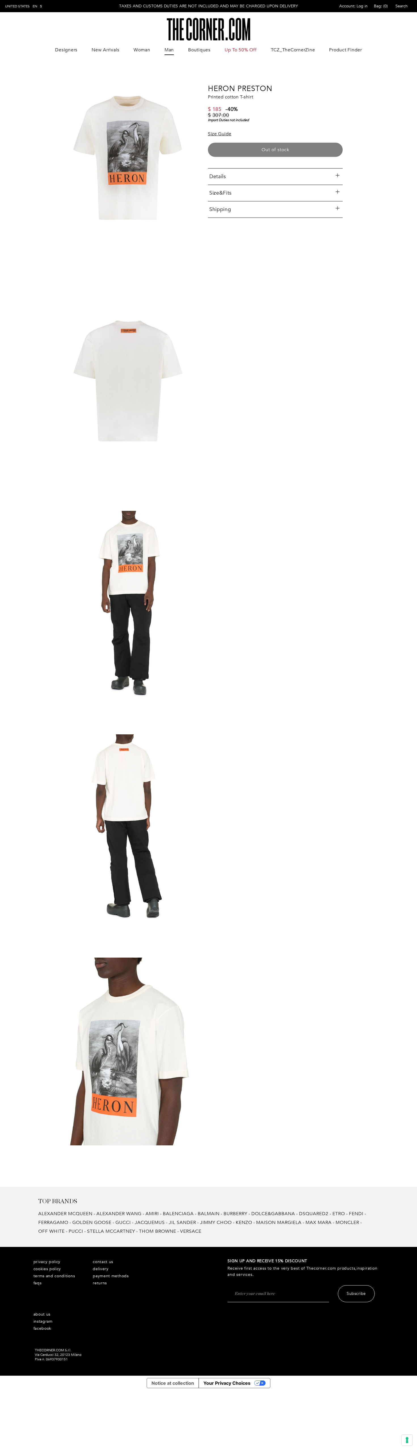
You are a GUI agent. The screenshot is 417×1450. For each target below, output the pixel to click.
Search (401, 6)
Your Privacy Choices (226, 1383)
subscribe (356, 1293)
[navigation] (23, 6)
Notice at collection (172, 1383)
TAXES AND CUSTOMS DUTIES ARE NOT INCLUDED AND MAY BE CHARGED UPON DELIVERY (208, 6)
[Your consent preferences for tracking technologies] (407, 1440)
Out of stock (275, 150)
